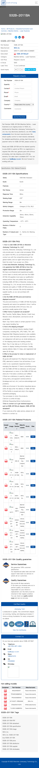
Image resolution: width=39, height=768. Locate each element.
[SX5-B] (6, 462)
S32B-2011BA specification (12, 726)
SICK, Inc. (17, 48)
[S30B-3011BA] (6, 486)
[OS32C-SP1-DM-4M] (6, 548)
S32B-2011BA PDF (9, 721)
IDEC (22, 437)
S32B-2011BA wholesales (11, 749)
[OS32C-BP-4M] (6, 523)
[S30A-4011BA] (6, 498)
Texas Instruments (30, 690)
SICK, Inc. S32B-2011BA (11, 735)
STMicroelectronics (30, 705)
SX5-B (17, 461)
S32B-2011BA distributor (11, 743)
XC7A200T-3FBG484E (16, 701)
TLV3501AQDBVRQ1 (16, 708)
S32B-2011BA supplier (10, 746)
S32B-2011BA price (9, 741)
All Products (10, 29)
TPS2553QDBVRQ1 (16, 694)
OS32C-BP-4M (17, 522)
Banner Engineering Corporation (22, 461)
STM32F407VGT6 (16, 705)
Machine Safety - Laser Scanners (19, 31)
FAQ (12, 168)
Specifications (5, 168)
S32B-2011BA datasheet (11, 723)
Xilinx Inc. (30, 701)
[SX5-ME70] (6, 510)
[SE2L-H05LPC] (6, 437)
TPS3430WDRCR (16, 698)
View (32, 437)
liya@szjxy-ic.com (15, 159)
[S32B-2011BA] (6, 475)
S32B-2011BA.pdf (22, 54)
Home (3, 29)
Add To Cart (31, 69)
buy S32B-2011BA (9, 738)
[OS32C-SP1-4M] (6, 535)
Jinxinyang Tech (19, 609)
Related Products (20, 168)
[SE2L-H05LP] (6, 449)
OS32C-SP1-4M (17, 534)
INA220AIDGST (16, 690)
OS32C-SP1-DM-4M (16, 546)
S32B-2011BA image (9, 729)
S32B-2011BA (7, 718)
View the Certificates (19, 630)
